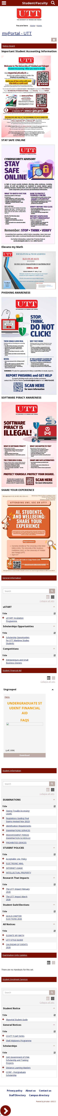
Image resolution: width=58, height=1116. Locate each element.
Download (27, 755)
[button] (52, 591)
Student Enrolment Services (15, 979)
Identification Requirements (18, 826)
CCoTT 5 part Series (15, 1036)
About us (31, 1090)
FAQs (7, 697)
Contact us (45, 1090)
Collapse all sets (47, 601)
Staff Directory (17, 1095)
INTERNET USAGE (14, 868)
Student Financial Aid (12, 670)
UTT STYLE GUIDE (14, 940)
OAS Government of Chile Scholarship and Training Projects (17, 1060)
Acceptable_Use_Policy (16, 859)
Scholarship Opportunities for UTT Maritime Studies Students (17, 640)
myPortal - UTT (17, 33)
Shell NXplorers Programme (18, 1040)
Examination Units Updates (15, 955)
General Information (12, 578)
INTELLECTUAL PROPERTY (18, 872)
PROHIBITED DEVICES (16, 842)
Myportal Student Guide (17, 1019)
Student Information (12, 770)
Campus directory (39, 1095)
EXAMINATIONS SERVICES (18, 830)
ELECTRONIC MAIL (15, 863)
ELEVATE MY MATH (15, 935)
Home (32, 25)
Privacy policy (14, 1090)
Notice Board (9, 46)
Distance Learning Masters (18, 1067)
